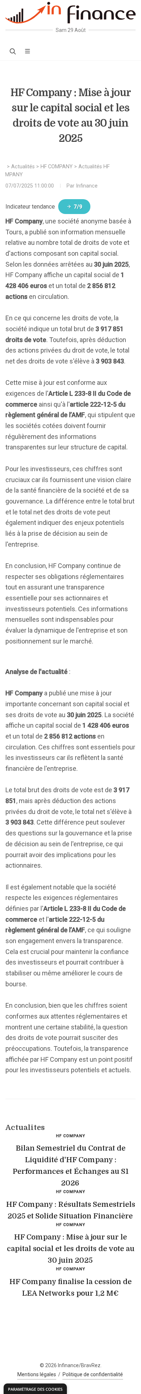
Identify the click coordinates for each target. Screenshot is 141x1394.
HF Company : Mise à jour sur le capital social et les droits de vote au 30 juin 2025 (70, 1249)
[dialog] (35, 1388)
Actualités (23, 167)
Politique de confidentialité (93, 1374)
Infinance (87, 186)
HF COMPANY (56, 167)
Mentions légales (36, 1374)
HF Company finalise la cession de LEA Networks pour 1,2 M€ (70, 1288)
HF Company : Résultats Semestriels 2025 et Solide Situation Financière (70, 1210)
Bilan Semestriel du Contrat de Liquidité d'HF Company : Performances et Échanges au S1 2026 (71, 1165)
